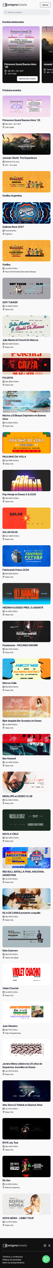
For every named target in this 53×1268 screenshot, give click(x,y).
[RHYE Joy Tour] (26, 1128)
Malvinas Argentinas (12, 1187)
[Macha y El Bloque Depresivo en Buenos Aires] (26, 401)
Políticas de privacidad (11, 1259)
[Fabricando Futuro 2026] (26, 556)
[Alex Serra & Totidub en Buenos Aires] (26, 1091)
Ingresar (45, 5)
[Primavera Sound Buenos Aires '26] (26, 106)
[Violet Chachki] (26, 974)
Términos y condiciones (12, 1256)
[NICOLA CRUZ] (26, 820)
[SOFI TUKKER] (26, 288)
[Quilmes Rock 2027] (26, 213)
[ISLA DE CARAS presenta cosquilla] (26, 899)
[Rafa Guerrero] (26, 936)
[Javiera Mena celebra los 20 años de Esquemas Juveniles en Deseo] (26, 1050)
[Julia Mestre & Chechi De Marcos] (26, 326)
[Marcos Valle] (26, 669)
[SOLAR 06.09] (26, 518)
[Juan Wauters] (26, 1012)
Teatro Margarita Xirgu (13, 1033)
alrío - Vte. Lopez (11, 165)
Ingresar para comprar (27, 79)
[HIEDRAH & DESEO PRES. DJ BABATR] (26, 593)
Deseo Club (9, 309)
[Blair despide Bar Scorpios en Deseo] (26, 707)
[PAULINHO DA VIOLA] (26, 442)
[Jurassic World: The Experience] (26, 144)
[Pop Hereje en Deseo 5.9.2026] (26, 480)
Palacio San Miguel (11, 958)
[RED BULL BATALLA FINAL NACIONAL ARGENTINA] (26, 857)
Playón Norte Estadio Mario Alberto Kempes (20, 272)
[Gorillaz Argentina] (26, 181)
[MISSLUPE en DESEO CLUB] (26, 782)
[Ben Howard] (26, 744)
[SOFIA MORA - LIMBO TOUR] (26, 1204)
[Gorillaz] (26, 250)
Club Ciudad (9, 127)
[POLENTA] (26, 364)
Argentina (8, 234)
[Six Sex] (26, 1166)
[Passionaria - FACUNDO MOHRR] (26, 631)
